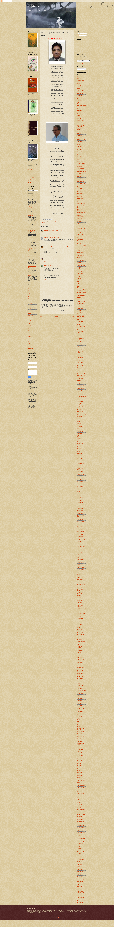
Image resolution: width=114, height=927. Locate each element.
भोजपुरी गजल (30, 327)
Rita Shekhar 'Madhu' (81, 707)
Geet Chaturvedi (80, 367)
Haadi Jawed (79, 393)
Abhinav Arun (79, 85)
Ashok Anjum (79, 179)
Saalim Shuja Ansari (81, 713)
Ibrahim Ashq (79, 409)
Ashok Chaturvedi (80, 181)
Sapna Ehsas (79, 741)
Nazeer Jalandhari (80, 569)
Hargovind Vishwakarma (81, 394)
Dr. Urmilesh (79, 341)
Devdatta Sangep (80, 258)
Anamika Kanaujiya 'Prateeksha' (81, 126)
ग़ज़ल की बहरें (30, 338)
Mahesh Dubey (80, 500)
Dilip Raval (79, 276)
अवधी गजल (29, 318)
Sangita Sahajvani (80, 728)
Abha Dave (79, 81)
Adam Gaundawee (80, 90)
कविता (29, 296)
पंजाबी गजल (29, 320)
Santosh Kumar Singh (81, 739)
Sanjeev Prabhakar (80, 731)
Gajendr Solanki (80, 362)
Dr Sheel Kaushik (80, 323)
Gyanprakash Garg (80, 388)
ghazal (60, 221)
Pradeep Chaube (80, 609)
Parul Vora (79, 595)
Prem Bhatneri (80, 627)
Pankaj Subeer (80, 592)
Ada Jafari (79, 88)
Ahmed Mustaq (80, 98)
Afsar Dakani (79, 95)
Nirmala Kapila (80, 581)
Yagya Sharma (80, 889)
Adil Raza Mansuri (80, 91)
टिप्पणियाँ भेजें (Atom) (46, 318)
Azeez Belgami (80, 201)
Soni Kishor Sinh (80, 802)
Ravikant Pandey (80, 693)
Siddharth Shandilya (81, 801)
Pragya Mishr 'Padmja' (81, 613)
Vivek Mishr (79, 886)
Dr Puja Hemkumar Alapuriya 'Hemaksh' (81, 316)
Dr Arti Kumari (79, 283)
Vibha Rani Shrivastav (81, 871)
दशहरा (29, 344)
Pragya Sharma (80, 615)
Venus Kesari (79, 867)
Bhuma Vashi (79, 221)
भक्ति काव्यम (29, 179)
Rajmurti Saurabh (80, 655)
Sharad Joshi (79, 773)
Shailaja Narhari (80, 763)
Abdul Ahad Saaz (80, 80)
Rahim (78, 644)
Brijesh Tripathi (80, 236)
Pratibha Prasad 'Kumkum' (80, 622)
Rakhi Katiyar (79, 664)
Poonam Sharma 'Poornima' (80, 606)
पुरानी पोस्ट (72, 316)
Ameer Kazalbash (80, 120)
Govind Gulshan (80, 378)
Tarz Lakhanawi (80, 845)
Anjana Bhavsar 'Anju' (81, 143)
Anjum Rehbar (80, 146)
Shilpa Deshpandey (81, 785)
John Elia (79, 423)
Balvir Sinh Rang (80, 205)
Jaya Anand (79, 416)
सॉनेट (28, 330)
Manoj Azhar (79, 517)
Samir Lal (79, 724)
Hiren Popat (79, 403)
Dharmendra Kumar (81, 265)
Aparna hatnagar (80, 156)
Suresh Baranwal (80, 825)
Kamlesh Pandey (80, 441)
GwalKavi (79, 386)
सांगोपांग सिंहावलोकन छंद (52, 221)
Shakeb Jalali (79, 770)
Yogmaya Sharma (80, 895)
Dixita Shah (79, 280)
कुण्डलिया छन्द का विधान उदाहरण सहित (31, 231)
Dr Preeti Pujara (80, 313)
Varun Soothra (80, 864)
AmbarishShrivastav (81, 117)
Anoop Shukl (79, 149)
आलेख (29, 293)
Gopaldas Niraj (80, 376)
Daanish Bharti (80, 248)
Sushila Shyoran (80, 830)
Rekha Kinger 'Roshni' (81, 702)
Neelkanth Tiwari (80, 571)
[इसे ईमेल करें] (46, 219)
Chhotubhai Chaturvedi (81, 245)
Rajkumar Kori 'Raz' (81, 653)
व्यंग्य (28, 291)
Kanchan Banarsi (80, 445)
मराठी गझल (29, 325)
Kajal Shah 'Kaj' (80, 431)
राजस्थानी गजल (30, 315)
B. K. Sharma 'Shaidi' (81, 203)
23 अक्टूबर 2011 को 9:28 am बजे (56, 230)
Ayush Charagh (80, 200)
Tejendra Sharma (80, 846)
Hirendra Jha (79, 404)
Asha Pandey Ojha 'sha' (81, 171)
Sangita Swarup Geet (81, 729)
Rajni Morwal (79, 657)
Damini (78, 250)
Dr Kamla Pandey (80, 293)
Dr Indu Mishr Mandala (81, 292)
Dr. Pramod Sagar (80, 329)
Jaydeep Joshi (80, 418)
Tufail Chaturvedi (80, 851)
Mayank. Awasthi (80, 524)
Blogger (59, 917)
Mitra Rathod (79, 533)
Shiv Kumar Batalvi (81, 788)
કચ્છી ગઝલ (30, 323)
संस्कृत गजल (30, 312)
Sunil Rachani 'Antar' (81, 814)
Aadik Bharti (79, 76)
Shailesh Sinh (79, 768)
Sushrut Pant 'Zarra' (81, 832)
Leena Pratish (79, 479)
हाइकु (28, 301)
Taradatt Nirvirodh (80, 841)
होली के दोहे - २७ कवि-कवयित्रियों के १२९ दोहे (31, 207)
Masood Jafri (79, 522)
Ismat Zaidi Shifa (80, 413)
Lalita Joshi (79, 477)
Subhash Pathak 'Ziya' (81, 806)
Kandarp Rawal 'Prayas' (81, 446)
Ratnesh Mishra (80, 685)
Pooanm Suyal (80, 600)
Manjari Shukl (79, 511)
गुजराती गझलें (30, 171)
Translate (81, 63)
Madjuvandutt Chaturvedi (79, 494)
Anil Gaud (79, 133)
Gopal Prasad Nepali (81, 373)
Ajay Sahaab (79, 103)
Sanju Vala (79, 738)
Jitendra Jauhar (80, 421)
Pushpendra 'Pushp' (81, 632)
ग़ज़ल (45, 221)
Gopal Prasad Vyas (81, 375)
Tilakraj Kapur (79, 848)
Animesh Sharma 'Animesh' (80, 138)
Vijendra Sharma (80, 876)
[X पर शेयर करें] (48, 219)
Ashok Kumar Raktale (81, 183)
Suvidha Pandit (80, 833)
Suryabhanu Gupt (80, 827)
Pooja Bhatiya (79, 603)
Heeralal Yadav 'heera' (81, 399)
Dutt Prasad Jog (80, 347)
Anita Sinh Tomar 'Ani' (81, 139)
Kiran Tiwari (79, 458)
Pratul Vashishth (80, 624)
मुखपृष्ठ (29, 286)
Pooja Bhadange (80, 602)
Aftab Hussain (80, 97)
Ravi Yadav (79, 691)
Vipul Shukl (79, 883)
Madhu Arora (79, 484)
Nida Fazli (79, 576)
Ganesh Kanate (80, 364)
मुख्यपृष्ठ (56, 316)
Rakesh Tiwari (80, 662)
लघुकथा (29, 290)
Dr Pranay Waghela (81, 312)
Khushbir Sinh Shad (81, 456)
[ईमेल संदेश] (43, 219)
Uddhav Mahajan (80, 859)
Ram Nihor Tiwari (80, 667)
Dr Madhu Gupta (80, 299)
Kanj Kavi (79, 448)
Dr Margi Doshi (80, 308)
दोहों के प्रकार (30, 336)
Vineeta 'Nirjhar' (80, 881)
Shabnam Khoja (80, 758)
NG (77, 555)
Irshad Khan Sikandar (81, 411)
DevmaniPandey (80, 263)
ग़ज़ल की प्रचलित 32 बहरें (32, 198)
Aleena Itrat (79, 112)
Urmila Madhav (80, 861)
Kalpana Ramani (80, 435)
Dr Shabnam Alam (80, 321)
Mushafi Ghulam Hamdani (80, 550)
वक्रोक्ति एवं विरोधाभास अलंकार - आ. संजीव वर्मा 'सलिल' (31, 257)
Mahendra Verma (80, 499)
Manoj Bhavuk (80, 519)
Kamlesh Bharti (80, 440)
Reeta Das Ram (80, 698)
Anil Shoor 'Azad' (80, 135)
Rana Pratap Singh (80, 676)
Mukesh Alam (79, 543)
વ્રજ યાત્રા (30, 339)
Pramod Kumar (80, 618)
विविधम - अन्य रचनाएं (31, 180)
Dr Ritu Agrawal (80, 319)
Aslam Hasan (79, 193)
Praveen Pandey (80, 626)
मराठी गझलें (29, 173)
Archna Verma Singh (81, 163)
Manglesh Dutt (80, 510)
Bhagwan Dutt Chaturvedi (79, 207)
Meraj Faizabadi (80, 528)
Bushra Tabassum (80, 237)
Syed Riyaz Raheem (81, 835)
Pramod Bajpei (80, 616)
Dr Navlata (79, 310)
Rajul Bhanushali (80, 660)
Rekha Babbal (79, 700)
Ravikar (78, 695)
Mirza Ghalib (79, 529)
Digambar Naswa (80, 271)
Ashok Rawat (79, 186)
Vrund (78, 888)
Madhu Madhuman (80, 486)
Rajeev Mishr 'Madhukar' (79, 647)
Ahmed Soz (79, 100)
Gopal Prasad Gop (80, 371)
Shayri (45, 222)
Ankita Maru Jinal (80, 148)
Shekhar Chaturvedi (81, 780)
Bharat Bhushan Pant (81, 212)
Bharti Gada (79, 218)
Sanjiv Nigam (79, 733)
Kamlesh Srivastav (80, 443)
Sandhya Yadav (80, 726)
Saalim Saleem (80, 711)
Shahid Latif (79, 760)
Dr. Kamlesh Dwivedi (81, 326)
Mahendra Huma (80, 497)
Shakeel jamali (80, 772)
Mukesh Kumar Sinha (81, 546)
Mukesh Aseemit (80, 544)
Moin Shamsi (79, 538)
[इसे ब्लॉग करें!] (47, 219)
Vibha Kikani (79, 869)
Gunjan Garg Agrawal (81, 385)
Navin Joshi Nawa (80, 566)
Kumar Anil (79, 466)
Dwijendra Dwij (80, 349)
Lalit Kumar (79, 476)
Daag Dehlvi (79, 247)
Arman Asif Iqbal (80, 164)
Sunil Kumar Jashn (80, 812)
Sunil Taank (79, 816)
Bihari (78, 223)
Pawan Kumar (79, 597)
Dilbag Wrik (79, 275)
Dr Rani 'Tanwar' (80, 318)
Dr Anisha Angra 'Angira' (81, 281)
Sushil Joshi (79, 828)
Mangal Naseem (80, 508)
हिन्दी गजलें (29, 168)
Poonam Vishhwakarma (81, 608)
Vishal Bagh (79, 884)
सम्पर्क (29, 346)
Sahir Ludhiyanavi (80, 719)
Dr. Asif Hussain (80, 324)
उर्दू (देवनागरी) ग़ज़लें (31, 169)
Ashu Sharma (79, 188)
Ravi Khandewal (80, 688)
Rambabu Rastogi (80, 669)
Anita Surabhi (79, 141)
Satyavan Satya (80, 749)
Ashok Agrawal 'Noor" (81, 174)
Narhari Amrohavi (80, 562)
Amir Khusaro (79, 123)
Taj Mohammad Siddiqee (81, 838)
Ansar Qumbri (79, 151)
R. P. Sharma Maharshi (81, 636)
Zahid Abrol (79, 900)
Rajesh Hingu (79, 650)
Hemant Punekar (80, 401)
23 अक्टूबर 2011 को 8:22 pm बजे (56, 258)
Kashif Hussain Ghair (81, 450)
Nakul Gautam (80, 559)
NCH (78, 554)
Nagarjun (78, 557)
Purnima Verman (80, 629)
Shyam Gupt (79, 799)
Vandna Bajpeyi (80, 862)
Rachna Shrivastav (80, 639)
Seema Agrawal (80, 757)
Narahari (78, 560)
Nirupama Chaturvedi (81, 584)
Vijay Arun (79, 874)
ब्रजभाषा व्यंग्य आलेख (31, 177)
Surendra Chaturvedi (81, 819)
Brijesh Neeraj (79, 232)
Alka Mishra (79, 113)
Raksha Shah (79, 665)
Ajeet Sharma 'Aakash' (81, 105)
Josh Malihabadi (80, 424)
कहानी (29, 288)
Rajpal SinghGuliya (80, 659)
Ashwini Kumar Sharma (81, 190)
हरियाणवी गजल (30, 328)
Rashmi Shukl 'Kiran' (81, 681)
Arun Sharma (79, 166)
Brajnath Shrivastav (81, 228)
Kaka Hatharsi (80, 433)
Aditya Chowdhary (80, 93)
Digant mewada (80, 273)
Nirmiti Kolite (79, 582)
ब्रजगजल (29, 308)
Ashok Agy (79, 176)
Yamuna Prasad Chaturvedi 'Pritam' (80, 892)
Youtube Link (30, 348)
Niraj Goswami (80, 579)
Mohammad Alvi (80, 534)
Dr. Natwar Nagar (80, 328)
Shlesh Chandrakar (80, 793)
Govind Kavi (79, 380)
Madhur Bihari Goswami (81, 489)
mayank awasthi (80, 902)
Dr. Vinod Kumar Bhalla (81, 342)
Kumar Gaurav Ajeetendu (80, 469)
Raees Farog (79, 642)
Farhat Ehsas (79, 354)
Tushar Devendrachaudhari (80, 856)
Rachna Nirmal (80, 637)
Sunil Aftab (79, 811)
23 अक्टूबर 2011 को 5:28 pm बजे (64, 246)
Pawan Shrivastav (80, 598)
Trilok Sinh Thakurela (81, 850)
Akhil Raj (79, 108)
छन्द (46, 221)
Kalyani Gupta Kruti (81, 436)
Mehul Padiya (79, 526)
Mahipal (78, 504)
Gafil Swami (79, 360)
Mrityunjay (79, 541)
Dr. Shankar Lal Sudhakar (80, 336)
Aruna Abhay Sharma (81, 168)
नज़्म (28, 298)
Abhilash (78, 83)
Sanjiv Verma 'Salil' (80, 736)
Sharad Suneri (80, 775)
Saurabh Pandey (80, 755)
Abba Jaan (79, 78)
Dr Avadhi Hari (80, 285)
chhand (57, 221)
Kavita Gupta (79, 453)
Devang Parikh (80, 257)
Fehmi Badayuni (80, 359)
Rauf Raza (79, 686)
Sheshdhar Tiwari (80, 782)
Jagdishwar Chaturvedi (81, 414)
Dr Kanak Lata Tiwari (81, 295)
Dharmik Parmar (80, 270)
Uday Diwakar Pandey (81, 857)
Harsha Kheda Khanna (81, 396)
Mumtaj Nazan (80, 548)
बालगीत (29, 305)
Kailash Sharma (47, 258)
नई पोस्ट (41, 316)
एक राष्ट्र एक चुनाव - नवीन (32, 222)
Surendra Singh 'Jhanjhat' (80, 823)
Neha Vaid (79, 574)
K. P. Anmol (79, 426)
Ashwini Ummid (80, 191)
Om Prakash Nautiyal (81, 587)
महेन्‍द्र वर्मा (46, 237)
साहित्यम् (34, 6)
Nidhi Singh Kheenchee (81, 577)
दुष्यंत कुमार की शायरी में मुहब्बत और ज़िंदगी (31, 241)
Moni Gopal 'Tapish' (81, 539)
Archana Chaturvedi (81, 159)
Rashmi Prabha (80, 678)
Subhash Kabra (80, 804)
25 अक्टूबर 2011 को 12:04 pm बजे (54, 265)
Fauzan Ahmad (80, 357)
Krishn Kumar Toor (80, 463)
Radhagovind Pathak (81, 641)
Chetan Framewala (80, 242)
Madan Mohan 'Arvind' (81, 481)
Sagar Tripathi (79, 718)
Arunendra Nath (80, 169)
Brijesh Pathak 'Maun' (81, 234)
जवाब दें (45, 233)
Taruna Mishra (80, 843)
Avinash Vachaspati (81, 198)
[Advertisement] (57, 331)
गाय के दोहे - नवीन (30, 215)
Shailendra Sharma (80, 767)
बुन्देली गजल (29, 313)
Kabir (78, 428)
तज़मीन (29, 332)
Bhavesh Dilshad (80, 219)
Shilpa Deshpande (80, 783)
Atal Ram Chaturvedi (81, 196)
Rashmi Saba (79, 680)
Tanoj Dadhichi (80, 840)
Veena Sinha (79, 866)
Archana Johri (79, 161)
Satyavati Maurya (80, 751)
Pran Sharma (64, 221)
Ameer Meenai (80, 122)
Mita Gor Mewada (80, 531)
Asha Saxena (79, 173)
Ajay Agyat (79, 102)
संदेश (79, 33)
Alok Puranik (79, 115)
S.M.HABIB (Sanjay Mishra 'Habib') (51, 246)
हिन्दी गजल (29, 310)
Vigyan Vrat (79, 872)
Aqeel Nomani (79, 158)
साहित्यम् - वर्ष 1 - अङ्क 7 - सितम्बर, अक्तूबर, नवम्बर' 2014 (32, 249)
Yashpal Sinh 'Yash (80, 894)
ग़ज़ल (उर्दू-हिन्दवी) (30, 307)
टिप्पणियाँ (80, 35)
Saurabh (46, 265)
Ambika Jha (79, 118)
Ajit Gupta (79, 107)
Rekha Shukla (79, 703)
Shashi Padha (79, 778)
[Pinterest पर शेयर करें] (51, 219)
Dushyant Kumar (80, 346)
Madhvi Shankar (80, 491)
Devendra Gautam (80, 260)
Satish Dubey (79, 746)
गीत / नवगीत (30, 303)
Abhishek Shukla (80, 86)
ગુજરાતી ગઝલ (30, 322)
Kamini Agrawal (80, 438)
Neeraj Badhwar (80, 572)
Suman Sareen (80, 807)
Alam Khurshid (80, 110)
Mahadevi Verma (80, 495)
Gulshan (78, 383)
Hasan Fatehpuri (80, 398)
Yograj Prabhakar (80, 897)
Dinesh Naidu (79, 278)
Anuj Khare (79, 153)
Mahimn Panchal (80, 502)
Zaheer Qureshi (80, 899)
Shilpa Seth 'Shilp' (80, 787)
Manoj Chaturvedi (80, 521)
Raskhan (78, 683)
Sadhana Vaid (79, 716)
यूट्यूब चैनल (29, 182)
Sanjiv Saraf (79, 734)
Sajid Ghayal (79, 721)
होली (28, 341)
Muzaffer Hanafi (80, 552)
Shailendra (79, 765)
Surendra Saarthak (80, 821)
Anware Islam (79, 154)
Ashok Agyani (79, 178)
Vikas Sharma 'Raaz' (81, 879)
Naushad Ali (79, 564)
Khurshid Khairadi (80, 455)
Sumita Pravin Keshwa (81, 809)
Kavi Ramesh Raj (80, 451)
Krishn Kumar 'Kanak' (81, 461)
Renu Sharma (79, 705)
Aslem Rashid (79, 195)
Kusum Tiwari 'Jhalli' (81, 474)
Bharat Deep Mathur (81, 213)
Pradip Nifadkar (80, 611)
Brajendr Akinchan (80, 226)
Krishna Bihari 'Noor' (81, 465)
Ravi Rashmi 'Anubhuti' (81, 690)
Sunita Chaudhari (80, 817)
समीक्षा (29, 295)
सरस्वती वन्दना (30, 275)
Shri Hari (78, 797)
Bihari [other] (79, 224)
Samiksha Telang (80, 723)
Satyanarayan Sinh (80, 747)
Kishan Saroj (79, 460)
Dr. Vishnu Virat (80, 344)
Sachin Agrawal (80, 714)
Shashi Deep (79, 777)
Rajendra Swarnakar (81, 648)
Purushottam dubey (81, 631)
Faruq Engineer (80, 355)
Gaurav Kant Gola (80, 365)
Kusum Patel (79, 472)
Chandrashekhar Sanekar (80, 240)
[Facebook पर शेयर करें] (49, 219)
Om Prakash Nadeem (81, 586)
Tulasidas (79, 853)
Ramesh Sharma (80, 675)
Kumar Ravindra (80, 471)
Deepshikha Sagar (80, 255)
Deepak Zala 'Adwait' (81, 253)
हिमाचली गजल (30, 317)
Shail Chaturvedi (80, 762)
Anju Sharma (79, 144)
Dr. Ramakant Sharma (81, 334)
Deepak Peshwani (80, 252)
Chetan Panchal (80, 243)
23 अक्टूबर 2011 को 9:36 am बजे (53, 237)
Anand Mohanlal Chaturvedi (80, 131)
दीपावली (29, 343)
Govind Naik (79, 381)
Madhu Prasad (80, 488)
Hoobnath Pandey (80, 406)
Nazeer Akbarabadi (80, 567)
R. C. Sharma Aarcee (81, 634)
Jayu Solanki (79, 419)
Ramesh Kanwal (80, 673)
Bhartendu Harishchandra (80, 216)
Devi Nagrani (79, 262)
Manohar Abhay (80, 513)
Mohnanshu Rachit (80, 536)
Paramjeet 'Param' (80, 593)
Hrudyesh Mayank (80, 408)
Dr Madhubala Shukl (81, 301)
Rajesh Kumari (47, 230)
